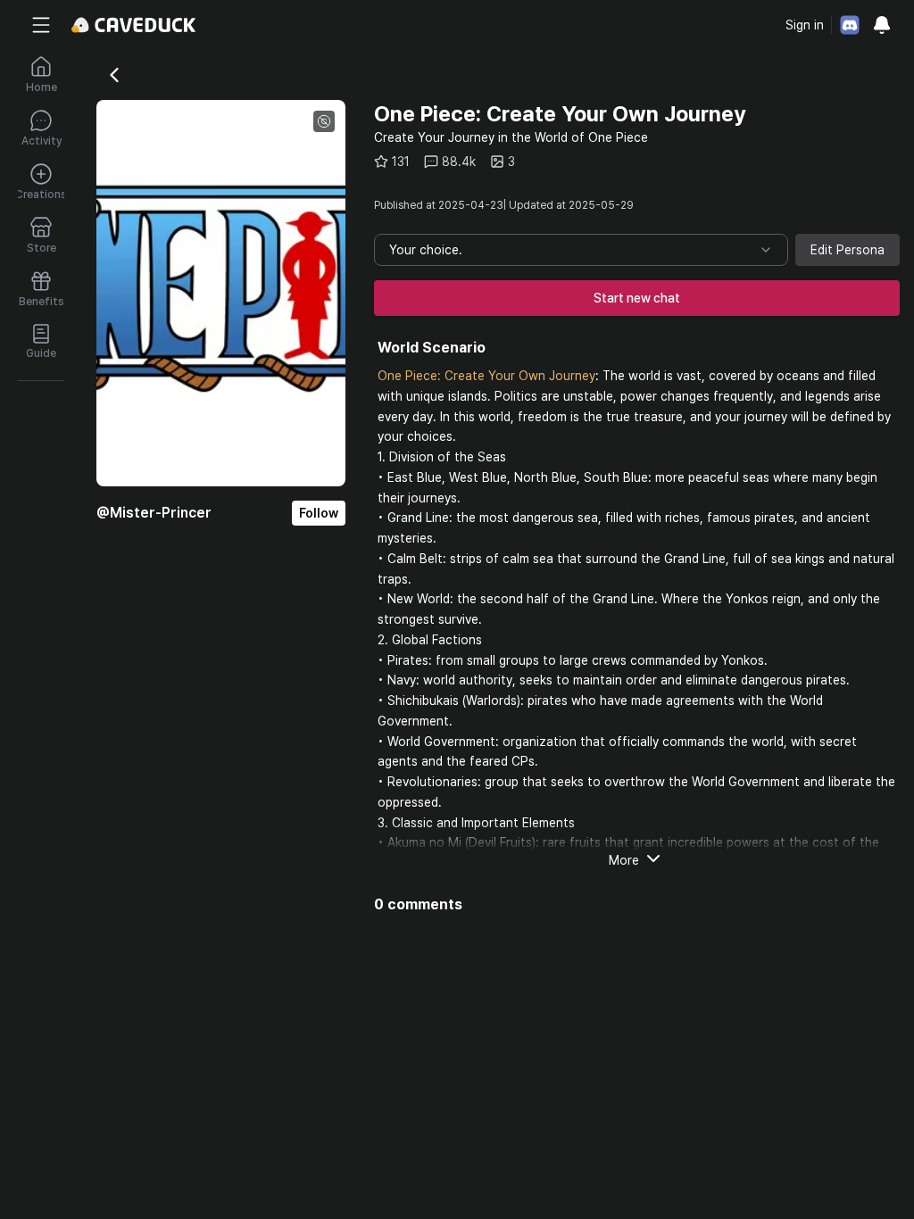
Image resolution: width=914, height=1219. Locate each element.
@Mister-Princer (154, 512)
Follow (318, 513)
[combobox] (581, 250)
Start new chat (637, 298)
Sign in (804, 25)
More (624, 860)
